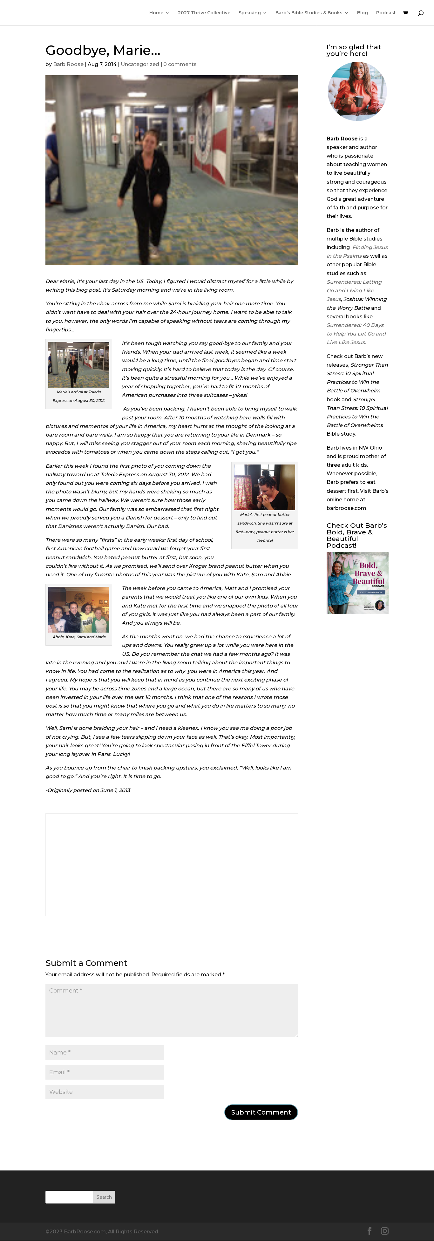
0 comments (180, 64)
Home (156, 13)
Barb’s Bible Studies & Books (308, 13)
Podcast (386, 13)
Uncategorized (140, 64)
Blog (362, 13)
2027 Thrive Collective (204, 13)
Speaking (250, 13)
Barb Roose (68, 64)
